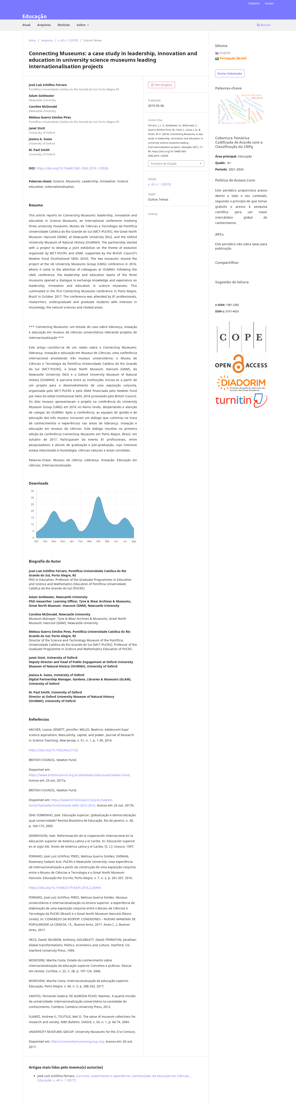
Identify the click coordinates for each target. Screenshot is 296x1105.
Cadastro (254, 3)
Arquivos (44, 25)
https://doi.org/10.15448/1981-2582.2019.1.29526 (72, 168)
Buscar (265, 25)
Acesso (269, 3)
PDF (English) (163, 85)
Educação (34, 16)
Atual (26, 25)
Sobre (81, 25)
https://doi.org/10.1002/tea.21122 (53, 750)
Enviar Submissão (230, 73)
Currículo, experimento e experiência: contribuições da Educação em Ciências (133, 1076)
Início (32, 40)
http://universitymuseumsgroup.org (77, 1041)
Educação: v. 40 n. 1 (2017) (56, 1080)
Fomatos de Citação (164, 164)
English (225, 53)
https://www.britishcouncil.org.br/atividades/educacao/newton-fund (79, 775)
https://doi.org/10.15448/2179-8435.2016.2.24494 (65, 888)
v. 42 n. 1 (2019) (68, 40)
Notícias (64, 25)
